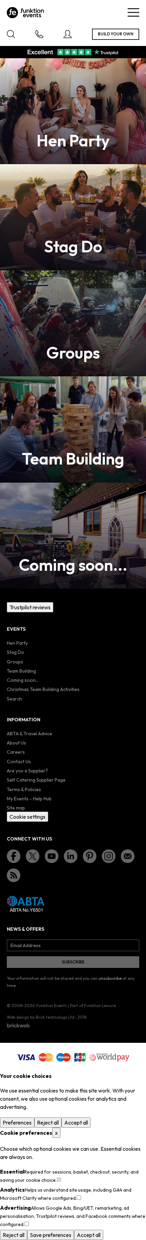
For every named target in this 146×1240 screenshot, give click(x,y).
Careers (16, 752)
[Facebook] (13, 856)
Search (14, 699)
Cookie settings (27, 816)
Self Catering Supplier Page (36, 780)
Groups (15, 662)
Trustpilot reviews (30, 607)
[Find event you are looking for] (11, 34)
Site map (16, 808)
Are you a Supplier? (27, 771)
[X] (32, 856)
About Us (16, 743)
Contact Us (19, 761)
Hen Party (17, 643)
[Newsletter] (127, 856)
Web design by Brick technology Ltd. (41, 1017)
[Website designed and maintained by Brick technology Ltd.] (18, 1025)
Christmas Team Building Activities (43, 689)
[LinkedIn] (70, 856)
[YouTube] (51, 856)
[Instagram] (108, 856)
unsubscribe (110, 978)
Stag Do (15, 652)
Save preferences (50, 1234)
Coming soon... (23, 680)
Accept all (76, 1122)
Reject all (48, 1122)
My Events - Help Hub (29, 799)
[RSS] (13, 875)
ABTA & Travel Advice (29, 734)
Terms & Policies (24, 789)
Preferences (17, 1122)
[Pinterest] (89, 856)
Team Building (21, 671)
